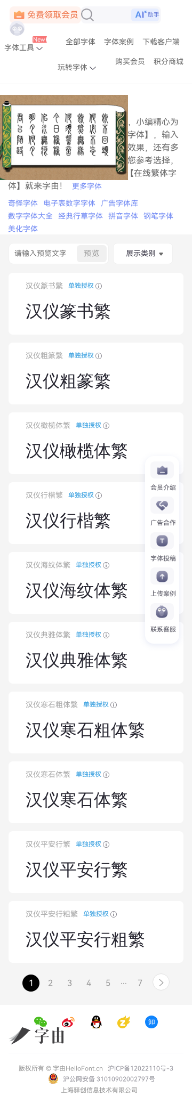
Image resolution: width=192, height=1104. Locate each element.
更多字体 (87, 186)
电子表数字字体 (69, 203)
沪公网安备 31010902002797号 (108, 1079)
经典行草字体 (80, 216)
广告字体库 (119, 203)
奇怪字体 (23, 203)
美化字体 (23, 228)
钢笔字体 (158, 216)
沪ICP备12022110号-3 (140, 1068)
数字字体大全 (30, 216)
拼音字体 (123, 216)
